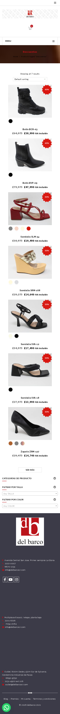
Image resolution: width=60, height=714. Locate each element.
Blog (6, 699)
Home (15, 56)
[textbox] (30, 494)
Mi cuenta (25, 699)
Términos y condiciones (44, 699)
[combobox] (30, 494)
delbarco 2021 (34, 705)
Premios (15, 699)
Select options (30, 113)
